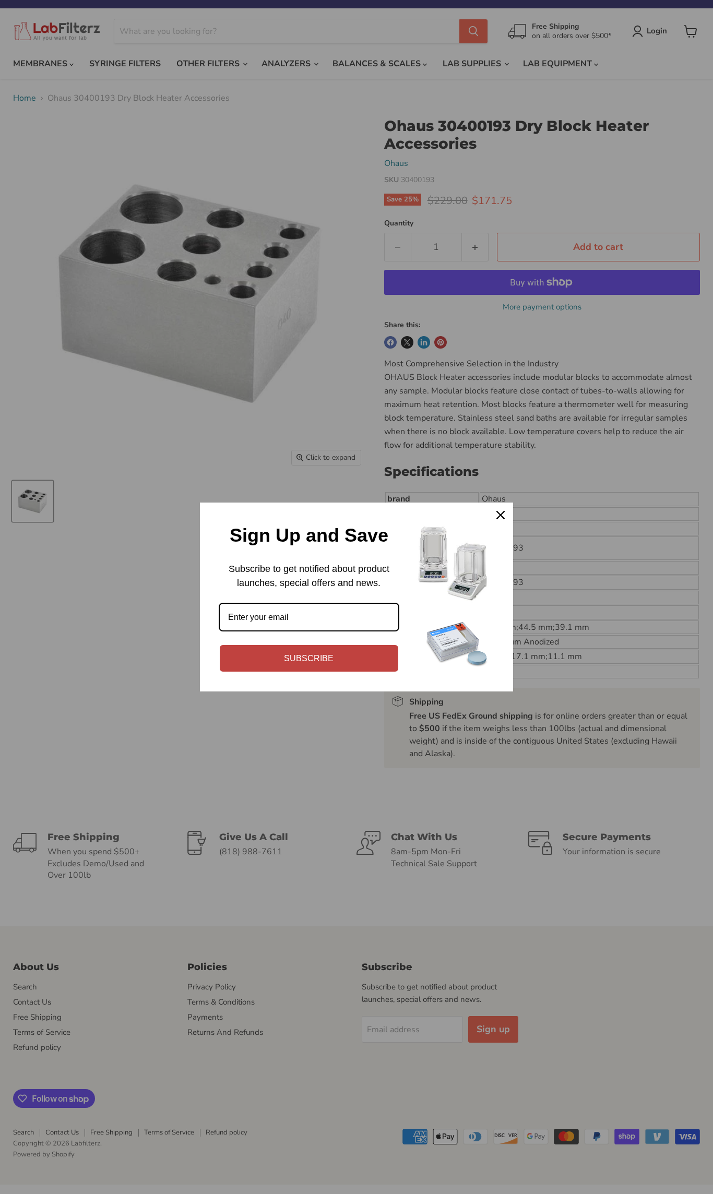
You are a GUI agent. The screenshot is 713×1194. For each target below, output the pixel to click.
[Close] (500, 515)
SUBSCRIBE (309, 658)
